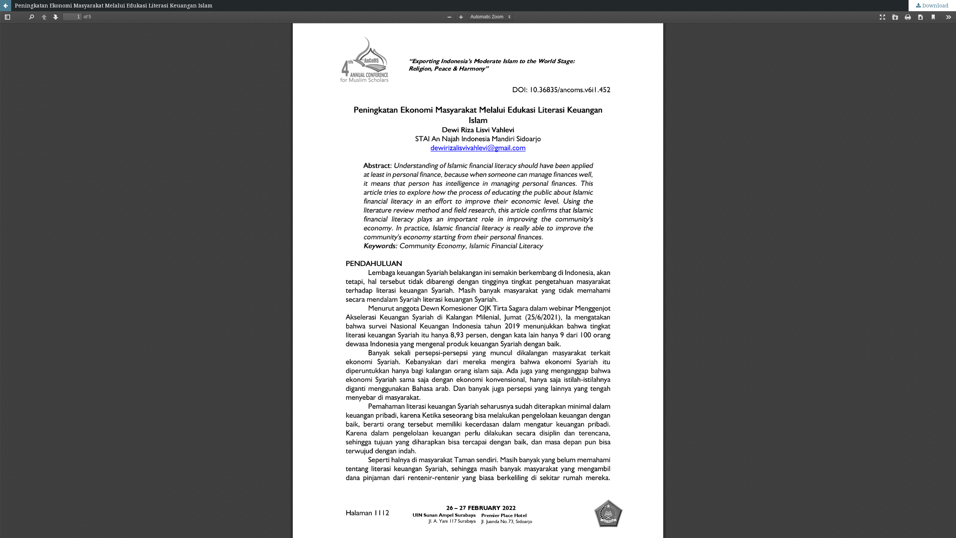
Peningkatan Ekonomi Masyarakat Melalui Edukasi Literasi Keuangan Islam (113, 5)
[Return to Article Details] (5, 5)
